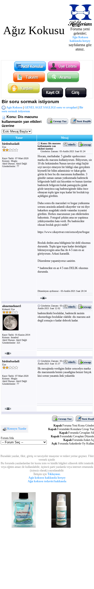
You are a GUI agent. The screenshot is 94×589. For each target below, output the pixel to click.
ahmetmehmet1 (11, 306)
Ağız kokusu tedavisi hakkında (47, 481)
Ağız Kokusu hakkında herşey (80, 39)
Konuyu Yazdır (16, 428)
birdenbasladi (10, 143)
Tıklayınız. (53, 474)
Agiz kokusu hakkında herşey (47, 477)
